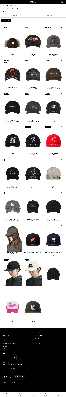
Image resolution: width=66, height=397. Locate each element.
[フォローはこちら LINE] (14, 357)
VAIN (33, 186)
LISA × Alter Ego (53, 286)
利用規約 (5, 346)
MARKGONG (33, 87)
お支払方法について (39, 335)
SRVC (33, 120)
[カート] (62, 2)
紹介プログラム (6, 335)
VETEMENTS (53, 219)
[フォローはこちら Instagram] (5, 357)
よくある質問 (37, 333)
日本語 (13, 382)
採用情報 (5, 341)
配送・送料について (39, 338)
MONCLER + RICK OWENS (12, 252)
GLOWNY (54, 120)
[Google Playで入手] (19, 376)
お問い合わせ (37, 343)
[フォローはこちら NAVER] (18, 357)
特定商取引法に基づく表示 (9, 343)
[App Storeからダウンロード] (8, 376)
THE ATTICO (33, 54)
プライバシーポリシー (8, 348)
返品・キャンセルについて (40, 341)
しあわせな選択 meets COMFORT (33, 219)
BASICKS (12, 54)
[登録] (27, 368)
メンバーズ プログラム (8, 333)
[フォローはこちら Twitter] (10, 357)
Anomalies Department (12, 87)
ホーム (4, 5)
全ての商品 (7, 20)
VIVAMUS (12, 186)
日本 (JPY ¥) (6, 382)
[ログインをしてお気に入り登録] (20, 27)
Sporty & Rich (12, 219)
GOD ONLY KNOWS (53, 54)
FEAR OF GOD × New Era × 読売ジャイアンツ (33, 253)
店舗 (4, 338)
